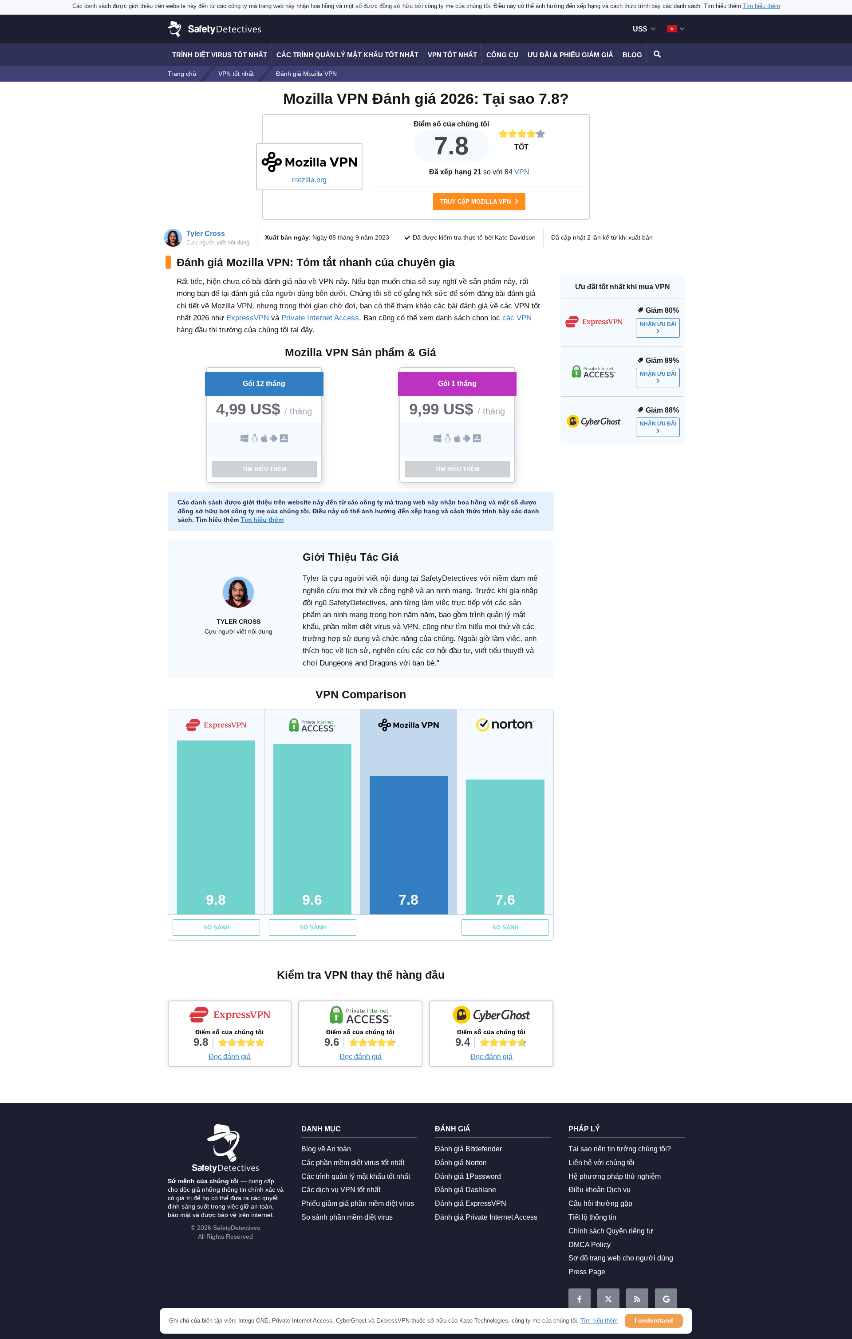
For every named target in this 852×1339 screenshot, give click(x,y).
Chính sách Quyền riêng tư (610, 1231)
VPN (521, 172)
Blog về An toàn (326, 1149)
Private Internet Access (320, 318)
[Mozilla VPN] (309, 162)
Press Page (586, 1272)
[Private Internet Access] (360, 1017)
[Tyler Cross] (238, 597)
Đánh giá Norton (461, 1162)
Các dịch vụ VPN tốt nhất (340, 1189)
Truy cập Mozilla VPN (476, 201)
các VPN (517, 318)
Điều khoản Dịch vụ (599, 1189)
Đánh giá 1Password (468, 1176)
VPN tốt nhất (452, 55)
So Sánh (216, 927)
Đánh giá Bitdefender (468, 1149)
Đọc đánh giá (230, 1056)
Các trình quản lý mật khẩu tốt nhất (347, 55)
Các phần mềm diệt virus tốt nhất (352, 1162)
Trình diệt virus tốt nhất (219, 55)
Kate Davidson (515, 237)
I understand (654, 1320)
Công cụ (502, 55)
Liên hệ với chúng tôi (601, 1162)
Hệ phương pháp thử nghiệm (614, 1176)
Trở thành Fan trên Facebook (579, 1299)
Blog (632, 55)
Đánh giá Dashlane (465, 1189)
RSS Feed (637, 1299)
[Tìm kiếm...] (656, 54)
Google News (666, 1299)
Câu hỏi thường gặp (600, 1203)
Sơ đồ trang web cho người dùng (620, 1258)
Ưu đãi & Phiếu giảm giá (570, 55)
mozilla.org (309, 180)
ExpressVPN (247, 318)
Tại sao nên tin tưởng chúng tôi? (619, 1149)
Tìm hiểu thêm (264, 469)
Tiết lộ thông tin (592, 1217)
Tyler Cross (205, 233)
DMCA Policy (589, 1244)
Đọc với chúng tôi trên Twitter (608, 1299)
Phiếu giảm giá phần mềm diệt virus (357, 1203)
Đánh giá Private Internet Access (486, 1217)
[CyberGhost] (491, 1017)
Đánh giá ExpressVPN (470, 1203)
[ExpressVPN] (230, 1017)
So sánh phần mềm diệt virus (347, 1217)
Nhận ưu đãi (658, 324)
